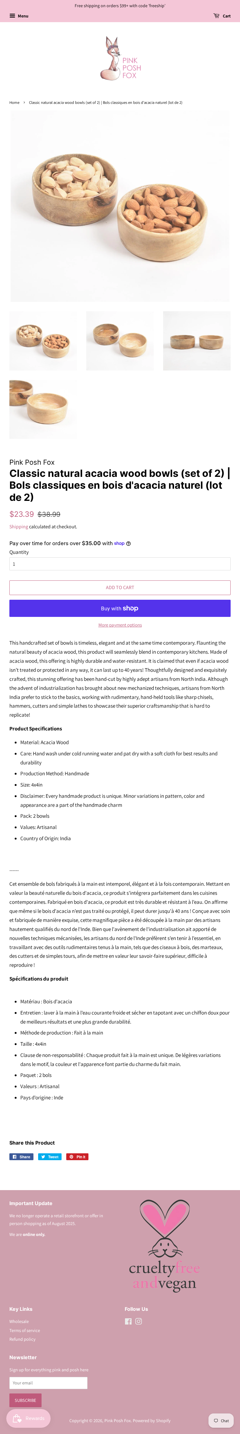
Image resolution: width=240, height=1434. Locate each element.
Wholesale (19, 1321)
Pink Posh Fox (117, 1420)
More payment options (120, 625)
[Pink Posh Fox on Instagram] (138, 1322)
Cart (226, 16)
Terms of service (24, 1330)
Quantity (19, 552)
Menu (22, 16)
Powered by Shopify (152, 1420)
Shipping (18, 526)
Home (14, 102)
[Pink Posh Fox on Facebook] (128, 1322)
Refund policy (22, 1339)
